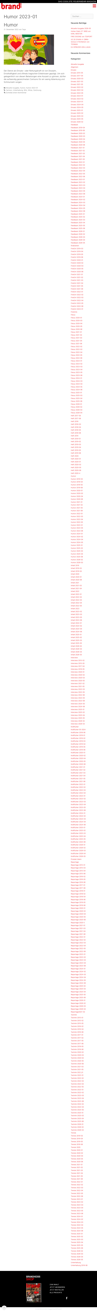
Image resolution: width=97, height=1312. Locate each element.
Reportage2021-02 (78, 1012)
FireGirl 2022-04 (77, 300)
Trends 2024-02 (77, 1219)
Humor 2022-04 (77, 519)
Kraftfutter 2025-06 (78, 842)
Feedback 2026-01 (78, 231)
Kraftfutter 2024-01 (78, 813)
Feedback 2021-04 (78, 156)
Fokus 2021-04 (76, 341)
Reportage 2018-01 (78, 891)
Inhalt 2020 (75, 574)
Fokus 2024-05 (76, 387)
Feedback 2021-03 (78, 153)
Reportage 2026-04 (78, 1009)
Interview (74, 658)
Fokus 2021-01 (76, 332)
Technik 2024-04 (77, 1107)
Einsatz (73, 70)
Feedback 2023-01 (78, 179)
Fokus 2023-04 (76, 369)
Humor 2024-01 (77, 534)
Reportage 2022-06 (78, 951)
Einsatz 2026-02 (77, 122)
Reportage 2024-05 (78, 980)
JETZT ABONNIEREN (57, 1287)
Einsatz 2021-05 (77, 84)
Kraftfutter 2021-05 (78, 779)
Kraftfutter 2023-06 (78, 810)
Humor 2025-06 (77, 557)
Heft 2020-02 (76, 465)
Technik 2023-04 (77, 1098)
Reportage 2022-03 (78, 943)
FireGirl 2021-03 (77, 280)
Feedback (74, 125)
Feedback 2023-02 (78, 182)
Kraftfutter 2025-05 (78, 839)
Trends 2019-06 (77, 1144)
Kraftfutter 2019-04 (78, 744)
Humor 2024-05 (77, 542)
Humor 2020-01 (77, 490)
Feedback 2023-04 (78, 188)
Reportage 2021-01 (78, 925)
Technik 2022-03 (77, 1081)
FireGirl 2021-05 (77, 286)
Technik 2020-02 (77, 1052)
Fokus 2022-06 (76, 358)
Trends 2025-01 (77, 1234)
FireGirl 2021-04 (77, 283)
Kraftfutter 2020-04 (78, 758)
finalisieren (75, 246)
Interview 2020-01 (77, 672)
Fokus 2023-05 (76, 372)
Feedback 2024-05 (78, 208)
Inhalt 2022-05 (76, 606)
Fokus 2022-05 (76, 355)
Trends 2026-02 (77, 1251)
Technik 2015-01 (77, 1018)
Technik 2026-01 (77, 1124)
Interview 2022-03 (78, 689)
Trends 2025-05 (77, 1245)
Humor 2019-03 (77, 479)
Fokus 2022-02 (76, 346)
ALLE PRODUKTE (56, 1292)
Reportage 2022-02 (78, 940)
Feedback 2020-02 (78, 133)
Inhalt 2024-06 (76, 632)
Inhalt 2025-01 (76, 635)
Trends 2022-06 (77, 1196)
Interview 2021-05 (77, 686)
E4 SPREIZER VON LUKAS (80, 47)
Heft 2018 (74, 421)
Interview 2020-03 (78, 678)
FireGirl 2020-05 (77, 269)
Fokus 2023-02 (76, 364)
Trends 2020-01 (77, 1150)
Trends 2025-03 (77, 1239)
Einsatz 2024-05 (77, 107)
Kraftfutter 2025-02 (78, 830)
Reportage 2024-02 (78, 971)
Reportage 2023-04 (78, 963)
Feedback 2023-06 (78, 194)
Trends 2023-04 (77, 1208)
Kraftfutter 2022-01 (78, 784)
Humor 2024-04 (77, 539)
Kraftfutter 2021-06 (78, 781)
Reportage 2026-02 (78, 1003)
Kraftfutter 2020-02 (78, 755)
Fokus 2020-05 (76, 326)
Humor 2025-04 (77, 554)
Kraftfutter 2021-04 (78, 776)
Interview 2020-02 (78, 675)
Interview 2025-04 (78, 715)
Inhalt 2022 (75, 591)
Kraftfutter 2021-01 (78, 767)
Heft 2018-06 (76, 433)
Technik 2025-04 (77, 1118)
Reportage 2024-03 (78, 974)
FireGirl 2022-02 (77, 295)
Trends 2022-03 (77, 1188)
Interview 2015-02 (77, 660)
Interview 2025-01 (77, 709)
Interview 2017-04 (78, 666)
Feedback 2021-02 (78, 151)
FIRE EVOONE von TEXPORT (81, 36)
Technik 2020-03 (77, 1055)
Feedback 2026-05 (78, 243)
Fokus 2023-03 (76, 367)
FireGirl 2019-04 (77, 251)
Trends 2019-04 (77, 1139)
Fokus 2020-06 (76, 329)
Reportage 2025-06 (78, 997)
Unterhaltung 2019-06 (79, 1265)
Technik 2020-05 (77, 1061)
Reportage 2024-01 (78, 969)
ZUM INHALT (54, 1284)
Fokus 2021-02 (76, 335)
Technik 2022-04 (77, 1084)
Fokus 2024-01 (76, 378)
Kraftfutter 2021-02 (78, 770)
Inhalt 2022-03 (76, 600)
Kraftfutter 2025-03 (78, 833)
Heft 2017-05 (76, 416)
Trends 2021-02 (77, 1167)
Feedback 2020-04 (78, 139)
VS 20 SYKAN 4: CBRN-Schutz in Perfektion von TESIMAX (80, 42)
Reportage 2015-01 (78, 865)
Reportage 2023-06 (78, 966)
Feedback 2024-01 (78, 197)
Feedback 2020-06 (78, 145)
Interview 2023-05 (78, 698)
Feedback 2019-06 (78, 130)
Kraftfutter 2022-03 (78, 790)
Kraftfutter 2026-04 (78, 853)
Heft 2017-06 (76, 418)
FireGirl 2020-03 (77, 266)
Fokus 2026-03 (76, 410)
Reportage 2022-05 (78, 948)
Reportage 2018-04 (78, 897)
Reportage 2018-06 (78, 900)
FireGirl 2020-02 (77, 263)
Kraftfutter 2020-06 (78, 764)
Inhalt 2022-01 (76, 594)
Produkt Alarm (76, 859)
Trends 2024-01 (77, 1216)
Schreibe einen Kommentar (16, 93)
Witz (25, 90)
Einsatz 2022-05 (77, 93)
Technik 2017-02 (77, 1038)
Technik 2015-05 (77, 1023)
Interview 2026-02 (78, 721)
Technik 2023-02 (77, 1092)
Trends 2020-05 (77, 1159)
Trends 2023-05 (77, 1211)
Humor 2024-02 (77, 537)
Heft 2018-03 (76, 424)
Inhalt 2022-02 (76, 597)
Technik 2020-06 (77, 1064)
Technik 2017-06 (77, 1044)
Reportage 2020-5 (78, 923)
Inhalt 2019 (75, 565)
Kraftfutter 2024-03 (78, 819)
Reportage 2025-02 (78, 986)
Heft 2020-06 (76, 470)
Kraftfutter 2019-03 (78, 741)
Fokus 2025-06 (76, 401)
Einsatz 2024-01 (77, 102)
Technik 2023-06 (77, 1101)
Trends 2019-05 (77, 1141)
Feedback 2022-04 (78, 171)
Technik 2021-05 (77, 1069)
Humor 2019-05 (77, 485)
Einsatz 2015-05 (77, 73)
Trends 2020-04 (77, 1156)
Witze (30, 90)
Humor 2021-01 (77, 502)
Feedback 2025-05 (78, 225)
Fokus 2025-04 (76, 398)
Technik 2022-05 (77, 1087)
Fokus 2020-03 (76, 320)
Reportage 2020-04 (78, 914)
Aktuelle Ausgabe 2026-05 (81, 28)
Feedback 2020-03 (78, 136)
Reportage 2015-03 (78, 868)
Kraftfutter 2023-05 (78, 807)
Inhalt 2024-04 (76, 629)
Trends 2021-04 (77, 1173)
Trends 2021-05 (77, 1176)
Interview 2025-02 (78, 712)
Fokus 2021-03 (76, 338)
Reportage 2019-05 (78, 902)
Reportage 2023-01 (78, 954)
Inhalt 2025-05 (76, 643)
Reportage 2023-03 (78, 960)
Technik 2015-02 (77, 1020)
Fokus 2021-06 (76, 344)
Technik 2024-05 (77, 1110)
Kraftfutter (75, 727)
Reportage (75, 862)
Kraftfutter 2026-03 (78, 850)
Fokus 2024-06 (76, 390)
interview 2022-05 (78, 692)
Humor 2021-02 (77, 505)
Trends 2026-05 (77, 1260)
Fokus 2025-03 (76, 395)
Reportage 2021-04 (78, 931)
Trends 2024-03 (77, 1222)
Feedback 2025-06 (78, 228)
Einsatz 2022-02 (77, 87)
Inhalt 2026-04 (76, 652)
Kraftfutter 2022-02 (78, 787)
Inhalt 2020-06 (76, 580)
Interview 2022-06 (78, 695)
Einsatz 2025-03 (77, 116)
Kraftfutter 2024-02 (78, 816)
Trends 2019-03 (77, 1136)
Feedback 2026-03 (78, 237)
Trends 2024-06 (77, 1231)
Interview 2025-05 (78, 718)
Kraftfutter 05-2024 (78, 730)
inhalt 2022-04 (76, 603)
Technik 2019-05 (77, 1046)
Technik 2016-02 (77, 1026)
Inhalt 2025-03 (76, 640)
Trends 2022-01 (77, 1182)
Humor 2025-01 (77, 545)
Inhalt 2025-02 (76, 637)
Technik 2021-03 (77, 1067)
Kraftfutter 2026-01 (78, 845)
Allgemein (74, 67)
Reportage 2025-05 (78, 995)
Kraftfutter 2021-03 (78, 773)
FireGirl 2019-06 (77, 257)
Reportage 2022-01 (78, 937)
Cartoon (9, 90)
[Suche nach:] (82, 16)
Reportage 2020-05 (78, 917)
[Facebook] (67, 1298)
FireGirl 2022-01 (77, 292)
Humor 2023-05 (77, 528)
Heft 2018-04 (76, 427)
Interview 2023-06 (78, 701)
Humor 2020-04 (77, 496)
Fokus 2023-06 (76, 375)
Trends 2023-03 (77, 1205)
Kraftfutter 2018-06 (78, 732)
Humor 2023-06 (77, 531)
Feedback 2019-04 (78, 128)
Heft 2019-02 (76, 441)
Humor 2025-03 (77, 551)
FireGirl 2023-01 (77, 309)
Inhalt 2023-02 (76, 611)
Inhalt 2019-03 (76, 568)
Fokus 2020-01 (76, 318)
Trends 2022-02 (77, 1185)
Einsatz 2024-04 (77, 104)
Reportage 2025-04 (78, 992)
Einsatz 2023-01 (77, 96)
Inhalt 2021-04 (76, 588)
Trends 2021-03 (77, 1170)
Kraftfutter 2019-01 (78, 735)
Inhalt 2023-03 (76, 614)
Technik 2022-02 (77, 1078)
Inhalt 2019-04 (76, 571)
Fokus (73, 315)
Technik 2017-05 (77, 1041)
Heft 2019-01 (76, 439)
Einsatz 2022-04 (77, 90)
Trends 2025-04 (77, 1242)
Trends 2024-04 (77, 1225)
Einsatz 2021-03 (77, 81)
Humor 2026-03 (77, 562)
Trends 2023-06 (77, 1213)
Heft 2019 (74, 436)
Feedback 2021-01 (78, 148)
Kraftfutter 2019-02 (78, 738)
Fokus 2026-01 (76, 404)
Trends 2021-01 (77, 1165)
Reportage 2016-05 (78, 879)
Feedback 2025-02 (78, 217)
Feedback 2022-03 (78, 168)
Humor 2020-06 (77, 499)
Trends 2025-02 (77, 1236)
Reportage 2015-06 (78, 874)
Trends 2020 (75, 1147)
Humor (11, 25)
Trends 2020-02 (77, 1153)
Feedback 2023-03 (78, 185)
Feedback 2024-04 (78, 205)
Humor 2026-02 (77, 560)
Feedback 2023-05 (78, 191)
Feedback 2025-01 (78, 214)
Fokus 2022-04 (76, 352)
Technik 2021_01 (77, 1072)
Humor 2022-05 (77, 522)
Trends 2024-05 (77, 1228)
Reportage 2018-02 (78, 894)
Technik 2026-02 (77, 1127)
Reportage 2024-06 (78, 983)
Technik (74, 1015)
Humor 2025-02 (77, 548)
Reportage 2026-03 (78, 1006)
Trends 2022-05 (77, 1193)
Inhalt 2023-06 (76, 620)
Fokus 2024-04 (76, 384)
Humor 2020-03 (77, 493)
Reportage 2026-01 (78, 1000)
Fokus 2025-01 (76, 393)
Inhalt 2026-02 (76, 646)
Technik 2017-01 (77, 1035)
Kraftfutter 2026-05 (78, 856)
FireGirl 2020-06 (77, 272)
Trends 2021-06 (77, 1179)
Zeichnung (37, 90)
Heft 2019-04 (76, 447)
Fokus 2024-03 (76, 381)
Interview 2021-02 (77, 683)
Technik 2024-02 (77, 1104)
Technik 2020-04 (77, 1058)
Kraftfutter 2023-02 (78, 799)
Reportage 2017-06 (78, 888)
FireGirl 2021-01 (77, 274)
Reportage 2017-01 (78, 885)
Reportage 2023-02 (78, 957)
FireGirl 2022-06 (77, 306)
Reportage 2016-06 (78, 882)
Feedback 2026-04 (78, 240)
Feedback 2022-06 (78, 176)
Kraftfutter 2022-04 (78, 793)
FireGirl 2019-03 (77, 249)
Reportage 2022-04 (78, 946)
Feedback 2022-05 (78, 174)
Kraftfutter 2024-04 (78, 822)
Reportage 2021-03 (78, 928)
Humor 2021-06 (77, 511)
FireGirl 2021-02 (77, 277)
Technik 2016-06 (77, 1032)
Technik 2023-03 (77, 1095)
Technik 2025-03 (77, 1116)
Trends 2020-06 (77, 1162)
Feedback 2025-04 (78, 223)
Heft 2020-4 (75, 473)
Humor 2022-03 (77, 516)
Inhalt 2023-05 (76, 617)
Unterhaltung (18, 90)
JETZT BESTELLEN (57, 1290)
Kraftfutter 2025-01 (78, 827)
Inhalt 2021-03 (76, 585)
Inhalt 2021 (75, 583)
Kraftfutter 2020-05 (78, 761)
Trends (73, 1133)
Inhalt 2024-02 (76, 626)
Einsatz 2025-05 (77, 119)
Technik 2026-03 (77, 1130)
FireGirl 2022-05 (77, 303)
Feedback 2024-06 (78, 211)
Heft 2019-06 (76, 453)
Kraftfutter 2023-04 (78, 804)
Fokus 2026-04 (76, 413)
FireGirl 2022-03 (77, 297)
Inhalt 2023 (75, 609)
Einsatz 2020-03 (77, 79)
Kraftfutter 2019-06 (78, 750)
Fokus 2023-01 (76, 361)
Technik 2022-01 (77, 1075)
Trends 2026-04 (77, 1257)
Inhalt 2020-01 (76, 577)
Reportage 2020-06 (78, 920)
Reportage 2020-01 (78, 908)
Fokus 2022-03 (76, 349)
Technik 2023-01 (77, 1090)
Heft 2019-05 (76, 450)
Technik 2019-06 (77, 1049)
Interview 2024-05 (78, 704)
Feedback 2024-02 (78, 200)
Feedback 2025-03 (78, 220)
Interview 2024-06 (78, 706)
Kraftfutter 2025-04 (78, 836)
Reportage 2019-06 (78, 905)
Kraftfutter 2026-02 (78, 848)
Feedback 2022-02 (78, 165)
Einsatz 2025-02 (77, 113)
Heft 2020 (74, 456)
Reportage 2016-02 (78, 876)
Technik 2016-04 (77, 1029)
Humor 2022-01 (77, 514)
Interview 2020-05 (78, 681)
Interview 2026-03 (78, 724)
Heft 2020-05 (76, 467)
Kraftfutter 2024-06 (78, 825)
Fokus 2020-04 (76, 323)
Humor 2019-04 (77, 482)
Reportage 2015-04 (78, 871)
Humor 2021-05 (77, 508)
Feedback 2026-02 (78, 234)
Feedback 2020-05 (78, 142)
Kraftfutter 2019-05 (78, 747)
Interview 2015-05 (77, 663)
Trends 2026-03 (77, 1254)
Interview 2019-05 (77, 669)
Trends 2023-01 (77, 1199)
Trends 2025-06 (77, 1248)
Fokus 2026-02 (76, 407)
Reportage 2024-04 (78, 977)
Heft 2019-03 (76, 444)
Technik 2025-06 (77, 1121)
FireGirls (74, 312)
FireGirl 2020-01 (77, 260)
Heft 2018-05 (76, 430)
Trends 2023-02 (77, 1202)
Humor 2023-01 (32, 88)
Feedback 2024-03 (78, 202)
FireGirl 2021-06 (77, 289)
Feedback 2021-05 (78, 159)
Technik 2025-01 (77, 1113)
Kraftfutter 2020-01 (78, 753)
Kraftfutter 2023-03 (78, 802)
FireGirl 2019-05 (77, 254)
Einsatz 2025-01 (77, 110)
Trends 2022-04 (77, 1190)
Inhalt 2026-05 (76, 655)
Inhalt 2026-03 (76, 649)
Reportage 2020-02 (78, 911)
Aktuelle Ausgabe (12, 88)
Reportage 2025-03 (78, 989)
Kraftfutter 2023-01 (78, 796)
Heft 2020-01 (76, 459)
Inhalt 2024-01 (76, 623)
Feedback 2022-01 (78, 162)
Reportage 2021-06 (78, 934)
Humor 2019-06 (77, 488)
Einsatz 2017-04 (77, 76)
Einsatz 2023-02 (77, 99)
